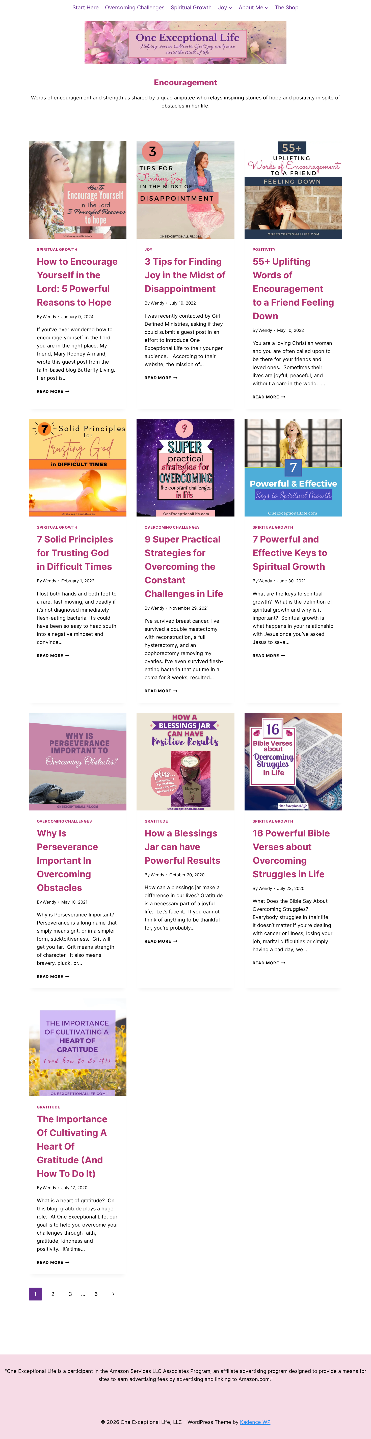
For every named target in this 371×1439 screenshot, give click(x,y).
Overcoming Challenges (135, 7)
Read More (53, 391)
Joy (148, 249)
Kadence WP (255, 1422)
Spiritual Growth (191, 7)
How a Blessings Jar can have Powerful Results (182, 847)
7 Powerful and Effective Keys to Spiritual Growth (290, 553)
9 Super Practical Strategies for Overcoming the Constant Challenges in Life (184, 566)
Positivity (264, 249)
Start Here (85, 7)
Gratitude (156, 821)
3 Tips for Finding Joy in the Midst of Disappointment (185, 275)
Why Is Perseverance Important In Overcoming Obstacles (67, 860)
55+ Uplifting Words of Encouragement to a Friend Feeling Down (293, 288)
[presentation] (77, 190)
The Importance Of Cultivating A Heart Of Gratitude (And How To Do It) (72, 1146)
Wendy (49, 316)
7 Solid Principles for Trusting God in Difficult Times (75, 553)
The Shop (287, 7)
